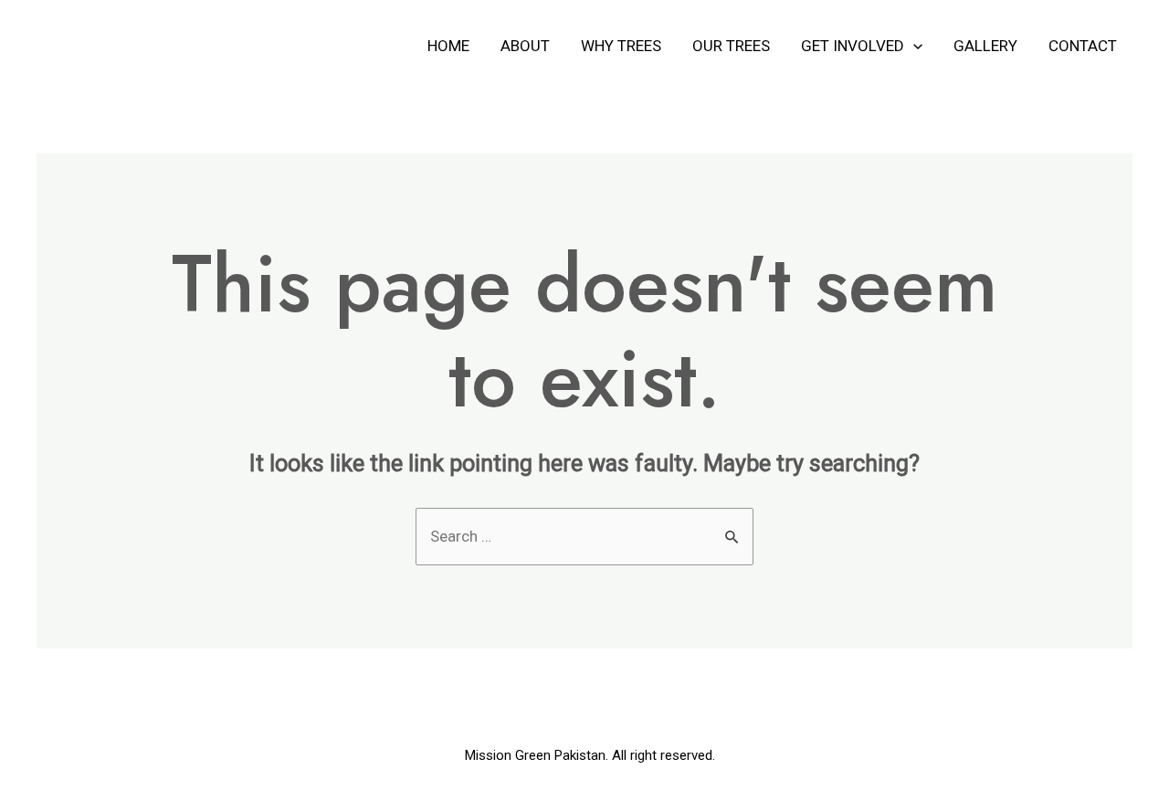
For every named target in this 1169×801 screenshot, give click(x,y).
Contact (1082, 46)
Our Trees (731, 46)
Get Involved (852, 46)
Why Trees (621, 46)
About (525, 46)
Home (448, 46)
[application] (913, 45)
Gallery (985, 46)
